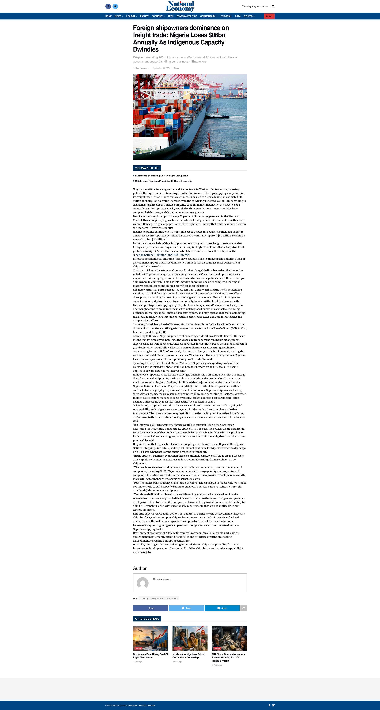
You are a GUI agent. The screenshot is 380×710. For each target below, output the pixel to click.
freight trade (157, 598)
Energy (144, 16)
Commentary (207, 16)
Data (238, 16)
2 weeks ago (217, 665)
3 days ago (137, 661)
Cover (176, 68)
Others (248, 16)
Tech (171, 16)
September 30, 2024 (161, 68)
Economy (157, 16)
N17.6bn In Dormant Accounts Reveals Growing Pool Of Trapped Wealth (228, 657)
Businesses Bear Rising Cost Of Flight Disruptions (161, 175)
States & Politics (187, 16)
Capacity (144, 598)
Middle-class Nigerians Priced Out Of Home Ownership (163, 181)
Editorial (226, 16)
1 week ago (177, 661)
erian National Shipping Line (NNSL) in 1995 (163, 254)
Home (108, 16)
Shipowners (172, 598)
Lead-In (130, 16)
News (118, 16)
